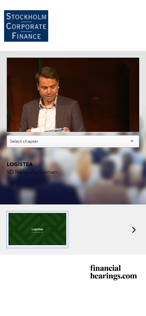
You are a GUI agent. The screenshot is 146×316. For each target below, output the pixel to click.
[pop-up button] (119, 122)
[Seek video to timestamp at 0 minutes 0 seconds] (37, 229)
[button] (74, 96)
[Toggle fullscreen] (134, 195)
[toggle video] (109, 122)
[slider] (73, 111)
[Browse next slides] (134, 229)
